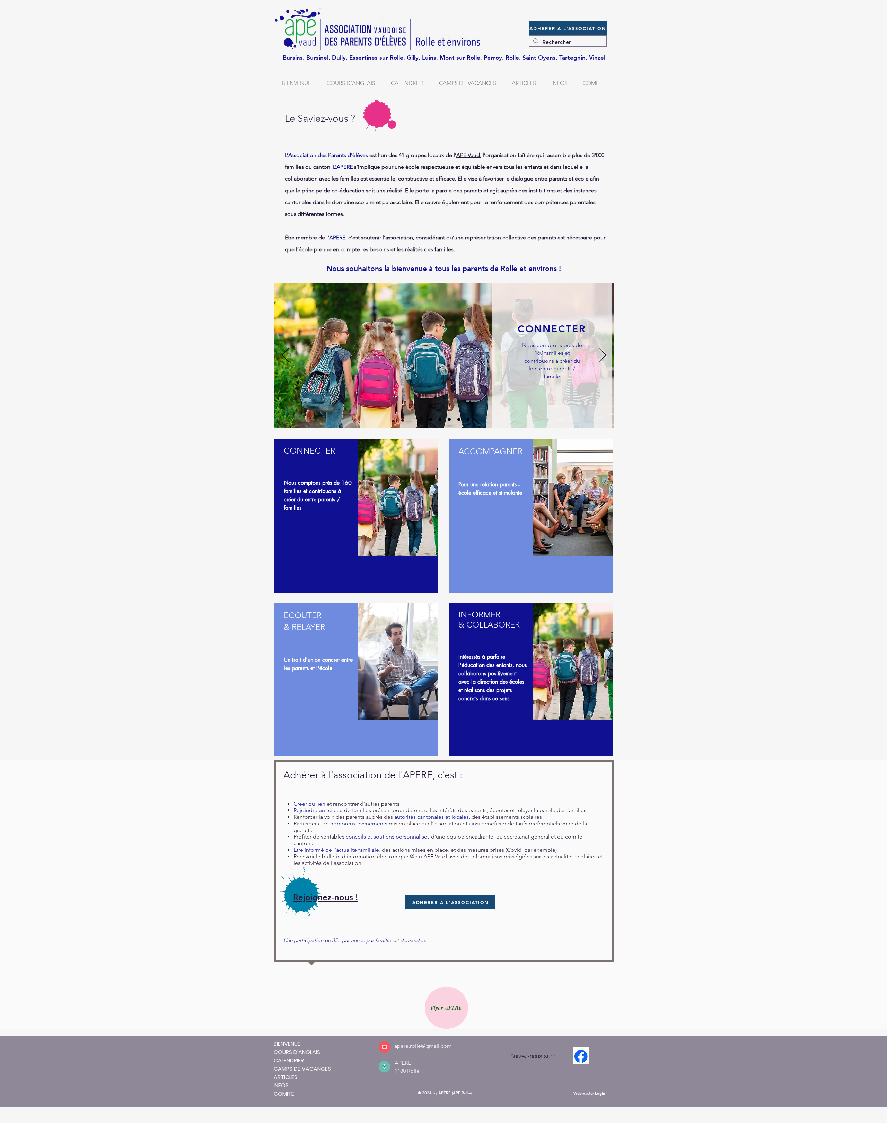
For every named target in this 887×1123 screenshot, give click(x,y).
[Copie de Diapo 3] (468, 419)
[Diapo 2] (449, 419)
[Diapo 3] (458, 419)
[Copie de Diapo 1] (430, 419)
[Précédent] (285, 355)
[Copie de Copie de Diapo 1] (419, 419)
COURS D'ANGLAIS (297, 1052)
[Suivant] (602, 355)
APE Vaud (468, 155)
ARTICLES (285, 1077)
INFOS (281, 1085)
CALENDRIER (289, 1060)
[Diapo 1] (440, 419)
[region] (356, 516)
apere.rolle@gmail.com (423, 1046)
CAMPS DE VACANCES (302, 1069)
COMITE (284, 1094)
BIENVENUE (287, 1044)
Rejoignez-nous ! (325, 897)
